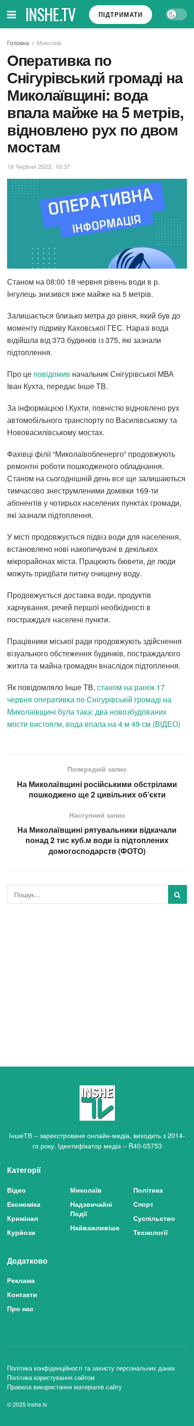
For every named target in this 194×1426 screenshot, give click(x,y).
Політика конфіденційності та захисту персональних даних (91, 1367)
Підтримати (120, 14)
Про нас (20, 1308)
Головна (18, 43)
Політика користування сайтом (51, 1377)
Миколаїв (49, 43)
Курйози (21, 1232)
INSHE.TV (50, 14)
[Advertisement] (97, 977)
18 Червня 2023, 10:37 (38, 166)
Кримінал (22, 1218)
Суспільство (154, 1218)
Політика (148, 1190)
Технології (150, 1232)
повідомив (51, 373)
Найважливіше (95, 1227)
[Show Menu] (11, 14)
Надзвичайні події (91, 1208)
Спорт (143, 1204)
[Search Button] (177, 894)
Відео (16, 1190)
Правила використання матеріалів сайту (64, 1386)
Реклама (21, 1280)
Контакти (22, 1294)
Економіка (23, 1204)
